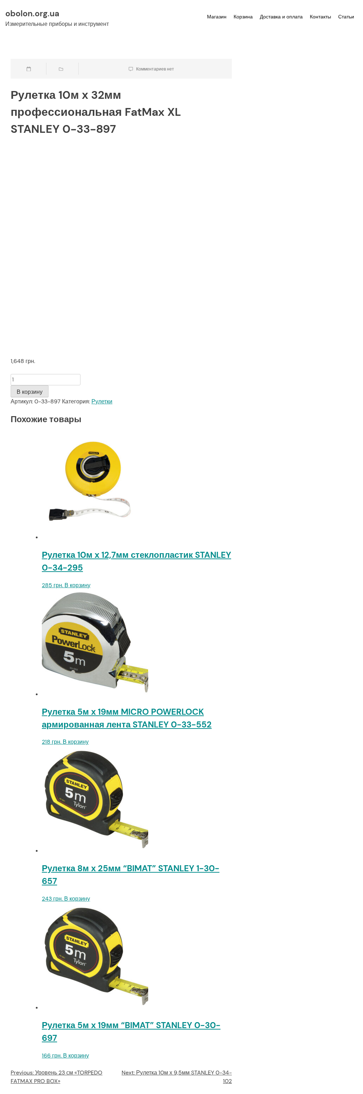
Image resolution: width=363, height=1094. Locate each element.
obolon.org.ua (32, 13)
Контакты (320, 16)
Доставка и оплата (281, 16)
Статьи (346, 16)
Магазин (217, 16)
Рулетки (101, 401)
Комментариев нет (155, 69)
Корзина (243, 16)
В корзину (30, 392)
